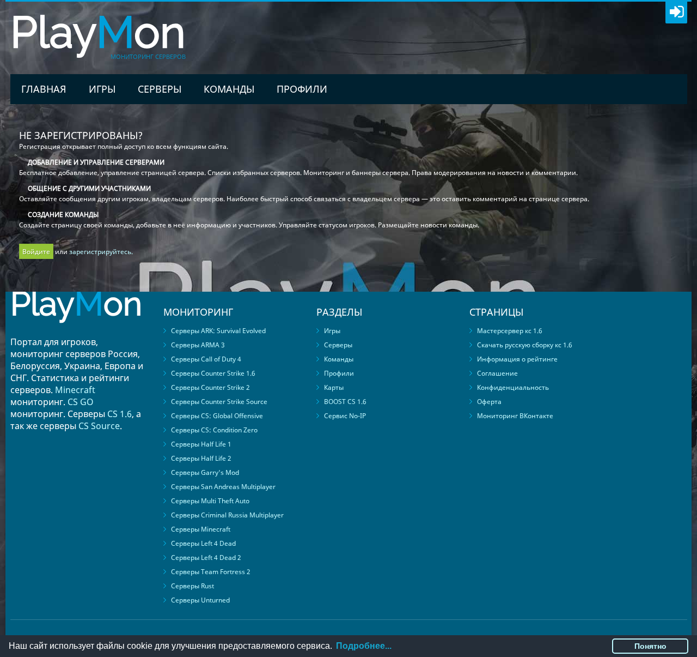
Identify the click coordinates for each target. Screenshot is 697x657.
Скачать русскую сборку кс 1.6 (524, 344)
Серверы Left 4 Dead (203, 543)
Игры (102, 88)
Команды (229, 88)
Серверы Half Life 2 (201, 458)
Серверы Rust (192, 585)
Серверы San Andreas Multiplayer (223, 486)
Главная (43, 88)
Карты (334, 387)
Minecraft (75, 390)
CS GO (81, 402)
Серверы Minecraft (200, 529)
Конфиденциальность (513, 387)
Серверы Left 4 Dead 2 (206, 557)
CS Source (99, 426)
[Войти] (676, 12)
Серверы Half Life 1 (201, 444)
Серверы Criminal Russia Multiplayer (227, 515)
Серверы (159, 88)
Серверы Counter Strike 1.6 (213, 373)
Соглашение (497, 373)
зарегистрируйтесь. (101, 251)
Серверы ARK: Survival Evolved (218, 330)
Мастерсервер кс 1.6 (509, 330)
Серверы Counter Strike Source (219, 401)
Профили (302, 88)
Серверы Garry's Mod (205, 472)
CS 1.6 (119, 414)
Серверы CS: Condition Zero (214, 430)
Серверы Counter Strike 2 (210, 387)
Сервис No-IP (345, 415)
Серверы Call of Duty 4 (206, 359)
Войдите (36, 251)
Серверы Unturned (200, 600)
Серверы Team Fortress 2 (210, 571)
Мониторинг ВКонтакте (515, 415)
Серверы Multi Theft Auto (210, 500)
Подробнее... (364, 645)
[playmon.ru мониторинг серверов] (76, 330)
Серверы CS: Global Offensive (217, 415)
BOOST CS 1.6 (345, 401)
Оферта (489, 401)
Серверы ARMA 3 (198, 344)
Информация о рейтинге (517, 359)
